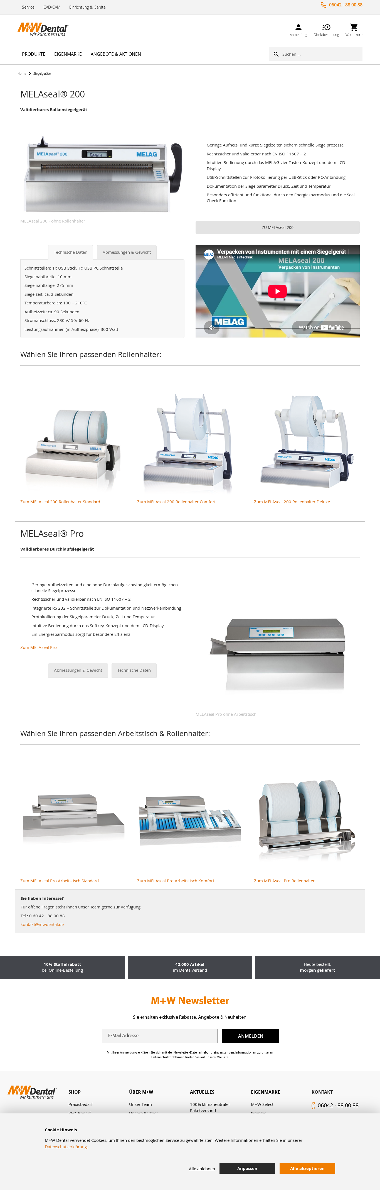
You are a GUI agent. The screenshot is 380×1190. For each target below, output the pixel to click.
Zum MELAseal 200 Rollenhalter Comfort (176, 501)
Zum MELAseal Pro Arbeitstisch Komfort (175, 880)
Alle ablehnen (202, 1168)
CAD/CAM (51, 7)
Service (28, 7)
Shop (74, 1092)
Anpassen (247, 1168)
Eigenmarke (265, 1092)
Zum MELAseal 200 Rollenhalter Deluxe (292, 501)
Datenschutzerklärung (66, 1146)
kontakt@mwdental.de (42, 924)
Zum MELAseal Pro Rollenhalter (284, 880)
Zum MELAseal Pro (38, 647)
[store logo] (45, 29)
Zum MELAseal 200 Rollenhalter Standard (60, 501)
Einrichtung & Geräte (87, 7)
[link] (298, 29)
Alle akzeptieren (307, 1168)
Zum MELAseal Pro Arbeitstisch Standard (59, 880)
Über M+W (141, 1092)
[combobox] (322, 54)
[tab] (98, 1092)
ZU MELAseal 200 (277, 227)
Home (22, 73)
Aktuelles (202, 1092)
